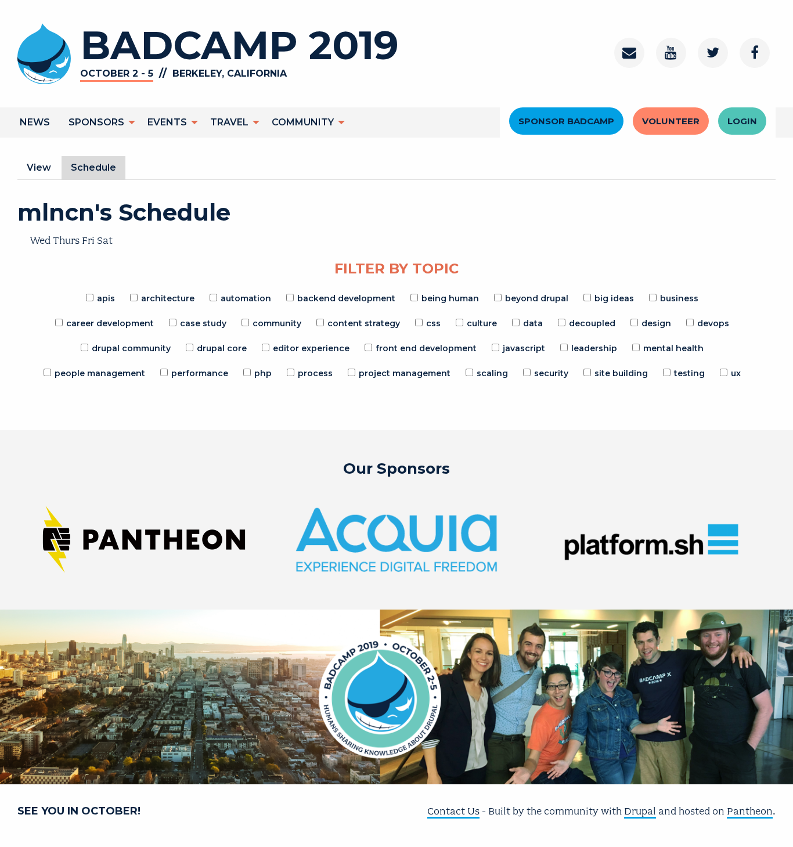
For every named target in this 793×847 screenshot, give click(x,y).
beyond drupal (536, 298)
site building (621, 373)
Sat (105, 240)
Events (167, 122)
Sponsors (96, 122)
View (39, 167)
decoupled (592, 323)
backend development (346, 298)
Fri (88, 240)
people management (100, 373)
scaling (492, 373)
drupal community (131, 348)
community (277, 323)
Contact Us (453, 811)
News (35, 122)
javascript (524, 348)
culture (482, 323)
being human (450, 298)
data (533, 323)
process (315, 373)
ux (736, 373)
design (656, 323)
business (679, 298)
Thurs (66, 240)
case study (203, 323)
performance (199, 373)
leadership (594, 348)
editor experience (311, 348)
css (433, 323)
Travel (229, 122)
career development (110, 323)
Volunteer (671, 121)
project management (404, 373)
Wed (40, 240)
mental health (673, 348)
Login (742, 121)
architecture (167, 298)
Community (303, 122)
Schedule (98, 170)
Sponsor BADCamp (566, 121)
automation (246, 298)
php (263, 373)
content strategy (363, 323)
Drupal (640, 811)
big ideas (614, 298)
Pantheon (750, 811)
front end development (426, 348)
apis (106, 298)
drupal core (222, 348)
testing (689, 373)
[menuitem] (34, 122)
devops (713, 323)
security (551, 373)
